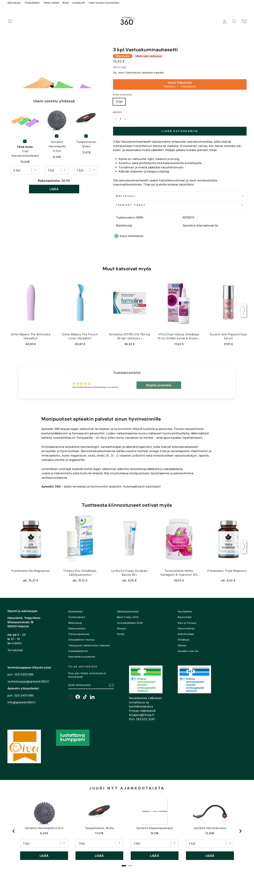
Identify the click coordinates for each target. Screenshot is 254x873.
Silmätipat (183, 639)
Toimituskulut (133, 72)
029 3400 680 (24, 695)
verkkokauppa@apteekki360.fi (28, 681)
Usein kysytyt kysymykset (104, 2)
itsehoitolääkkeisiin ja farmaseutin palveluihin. (73, 433)
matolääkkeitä (172, 469)
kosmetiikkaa (62, 437)
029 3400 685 (24, 674)
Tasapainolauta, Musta (86, 144)
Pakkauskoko (122, 95)
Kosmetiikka (185, 611)
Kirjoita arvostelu (159, 385)
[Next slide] (240, 831)
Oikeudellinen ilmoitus (81, 639)
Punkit (120, 634)
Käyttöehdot (75, 611)
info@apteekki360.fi (21, 702)
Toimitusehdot (76, 617)
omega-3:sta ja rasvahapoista (169, 451)
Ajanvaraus (14, 2)
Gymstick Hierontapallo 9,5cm (57, 146)
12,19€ (154, 833)
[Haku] (234, 21)
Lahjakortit (78, 2)
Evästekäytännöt (78, 651)
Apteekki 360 (50, 429)
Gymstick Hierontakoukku (210, 828)
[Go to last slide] (13, 831)
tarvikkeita (95, 473)
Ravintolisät (185, 617)
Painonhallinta (186, 628)
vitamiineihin (199, 451)
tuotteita (149, 429)
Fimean (134, 710)
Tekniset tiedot (131, 205)
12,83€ (209, 833)
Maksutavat (75, 623)
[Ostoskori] (244, 21)
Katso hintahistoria (131, 235)
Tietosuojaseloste (78, 634)
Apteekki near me (188, 651)
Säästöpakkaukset (128, 611)
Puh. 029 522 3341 (142, 719)
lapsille (204, 455)
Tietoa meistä (51, 2)
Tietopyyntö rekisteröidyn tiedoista (89, 645)
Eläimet (182, 645)
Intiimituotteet (186, 634)
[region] (127, 831)
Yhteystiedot (32, 2)
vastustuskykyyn (185, 455)
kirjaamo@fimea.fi (141, 715)
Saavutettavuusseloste (81, 656)
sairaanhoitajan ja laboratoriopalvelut (126, 447)
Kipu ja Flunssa (187, 623)
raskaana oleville (53, 460)
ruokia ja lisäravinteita (56, 473)
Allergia (121, 628)
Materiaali (126, 196)
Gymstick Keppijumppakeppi (154, 828)
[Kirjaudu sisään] (224, 21)
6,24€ (44, 833)
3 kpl (119, 101)
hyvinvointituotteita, (176, 433)
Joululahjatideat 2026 (130, 623)
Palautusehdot (76, 628)
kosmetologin (90, 447)
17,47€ (99, 833)
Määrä (117, 112)
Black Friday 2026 (128, 617)
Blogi (66, 2)
